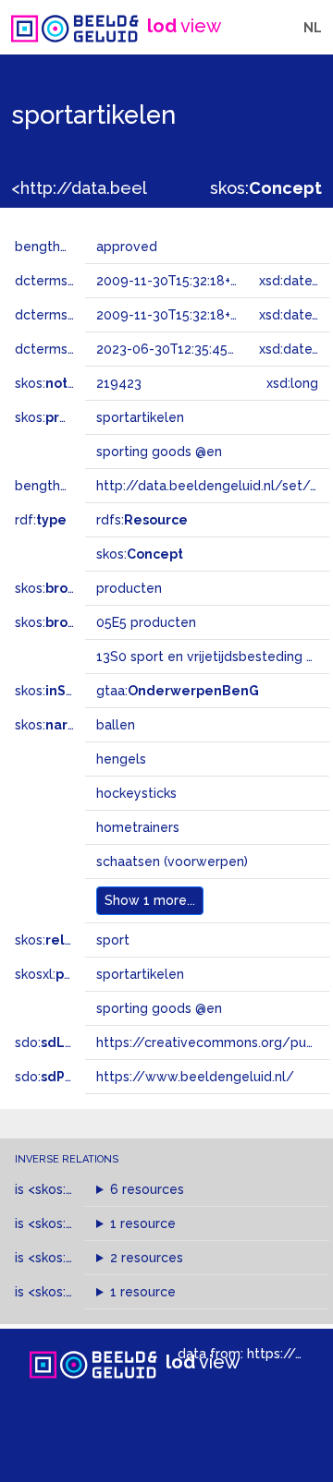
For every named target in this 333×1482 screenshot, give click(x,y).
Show (150, 900)
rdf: (41, 519)
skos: (266, 188)
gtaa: (177, 690)
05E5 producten (146, 622)
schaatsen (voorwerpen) (172, 861)
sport (113, 940)
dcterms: (72, 349)
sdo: (62, 1042)
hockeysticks (136, 793)
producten (129, 588)
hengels (121, 759)
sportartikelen (140, 974)
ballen (115, 724)
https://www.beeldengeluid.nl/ (195, 1076)
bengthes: (66, 246)
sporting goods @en (159, 1008)
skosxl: (69, 974)
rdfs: (142, 519)
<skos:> (78, 1189)
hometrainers (137, 827)
